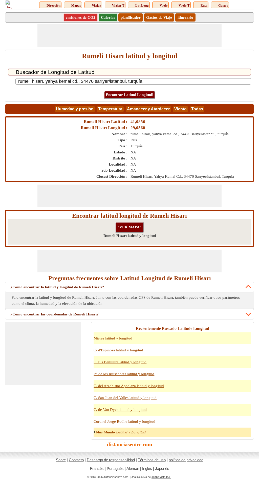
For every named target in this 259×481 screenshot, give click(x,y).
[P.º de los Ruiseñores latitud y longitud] (246, 377)
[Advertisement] (129, 35)
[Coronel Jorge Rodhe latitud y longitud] (246, 425)
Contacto (76, 460)
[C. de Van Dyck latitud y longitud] (246, 413)
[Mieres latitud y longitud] (246, 341)
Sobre (61, 460)
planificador (131, 17)
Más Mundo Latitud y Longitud (121, 432)
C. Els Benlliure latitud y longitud (120, 362)
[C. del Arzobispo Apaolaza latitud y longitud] (246, 389)
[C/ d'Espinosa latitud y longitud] (246, 353)
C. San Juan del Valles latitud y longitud (125, 398)
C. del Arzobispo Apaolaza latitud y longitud (129, 386)
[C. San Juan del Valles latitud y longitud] (246, 401)
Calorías (108, 17)
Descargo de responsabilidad (111, 460)
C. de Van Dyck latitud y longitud (120, 410)
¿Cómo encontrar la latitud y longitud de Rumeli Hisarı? (57, 287)
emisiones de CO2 (80, 17)
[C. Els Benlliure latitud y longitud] (246, 365)
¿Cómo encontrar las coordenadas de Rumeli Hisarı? (54, 314)
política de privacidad (186, 460)
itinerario (185, 17)
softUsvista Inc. (161, 476)
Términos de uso (152, 460)
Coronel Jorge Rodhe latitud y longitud (124, 421)
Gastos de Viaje (159, 17)
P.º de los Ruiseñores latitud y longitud (124, 374)
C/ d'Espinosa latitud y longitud (118, 350)
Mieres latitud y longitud (113, 338)
